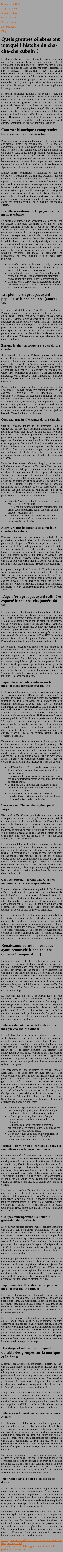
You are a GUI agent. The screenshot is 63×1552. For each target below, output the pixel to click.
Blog (3, 31)
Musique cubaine (10, 13)
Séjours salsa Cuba (11, 4)
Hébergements (8, 26)
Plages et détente (9, 22)
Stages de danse (9, 8)
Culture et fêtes (9, 17)
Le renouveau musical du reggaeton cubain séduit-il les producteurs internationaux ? (29, 1548)
